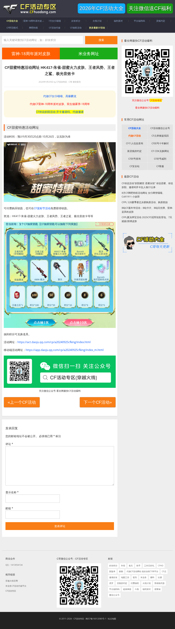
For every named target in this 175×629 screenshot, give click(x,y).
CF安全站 (134, 166)
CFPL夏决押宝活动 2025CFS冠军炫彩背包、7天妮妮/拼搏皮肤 (147, 219)
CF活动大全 (134, 128)
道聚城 (157, 589)
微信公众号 (114, 594)
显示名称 (12, 492)
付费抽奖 (135, 583)
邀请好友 (113, 577)
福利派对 (147, 589)
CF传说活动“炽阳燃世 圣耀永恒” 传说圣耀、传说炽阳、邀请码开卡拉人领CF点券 (147, 185)
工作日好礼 (149, 565)
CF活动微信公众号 (160, 128)
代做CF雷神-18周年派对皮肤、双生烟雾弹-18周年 (60, 104)
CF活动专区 (29, 9)
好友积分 (113, 565)
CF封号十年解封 (160, 143)
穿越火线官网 (11, 580)
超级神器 (127, 589)
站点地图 (112, 618)
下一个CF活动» (98, 402)
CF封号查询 (134, 158)
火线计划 (147, 583)
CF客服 (160, 166)
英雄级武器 (159, 583)
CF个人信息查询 (134, 143)
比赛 (160, 577)
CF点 (164, 571)
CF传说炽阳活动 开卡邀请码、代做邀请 (60, 112)
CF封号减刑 (160, 158)
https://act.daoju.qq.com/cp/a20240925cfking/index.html (54, 342)
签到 (135, 577)
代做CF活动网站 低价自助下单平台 (142, 571)
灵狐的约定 (122, 583)
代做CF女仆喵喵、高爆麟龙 (59, 96)
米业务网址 (88, 53)
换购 (121, 571)
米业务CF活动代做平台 (15, 585)
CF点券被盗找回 (160, 135)
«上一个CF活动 (22, 402)
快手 (138, 565)
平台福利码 (114, 589)
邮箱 (9, 508)
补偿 (123, 565)
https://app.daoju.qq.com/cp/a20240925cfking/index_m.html (65, 350)
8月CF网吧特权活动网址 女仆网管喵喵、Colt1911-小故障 (143, 194)
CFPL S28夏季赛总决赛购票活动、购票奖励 (145, 202)
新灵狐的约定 (134, 151)
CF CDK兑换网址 (160, 151)
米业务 (143, 577)
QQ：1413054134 (14, 564)
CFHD (160, 565)
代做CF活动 (134, 135)
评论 (9, 444)
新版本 (112, 571)
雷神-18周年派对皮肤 (30, 53)
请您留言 (77, 81)
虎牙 (111, 583)
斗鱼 (137, 589)
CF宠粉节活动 (42, 208)
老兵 (131, 565)
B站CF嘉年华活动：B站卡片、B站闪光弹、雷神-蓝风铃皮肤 (147, 209)
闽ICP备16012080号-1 (96, 618)
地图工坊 (125, 577)
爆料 (152, 577)
